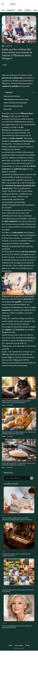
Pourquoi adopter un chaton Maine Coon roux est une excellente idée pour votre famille (19, 433)
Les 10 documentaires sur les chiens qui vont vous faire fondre (18, 591)
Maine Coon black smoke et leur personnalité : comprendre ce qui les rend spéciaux (16, 402)
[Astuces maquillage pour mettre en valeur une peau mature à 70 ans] (19, 608)
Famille (3, 436)
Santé (3, 467)
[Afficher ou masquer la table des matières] (23, 92)
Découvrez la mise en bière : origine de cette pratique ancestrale (16, 555)
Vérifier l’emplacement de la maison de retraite (16, 99)
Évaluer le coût (7, 109)
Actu (3, 515)
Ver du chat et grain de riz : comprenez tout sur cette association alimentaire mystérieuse (18, 464)
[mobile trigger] (3, 4)
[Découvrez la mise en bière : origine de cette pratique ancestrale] (19, 536)
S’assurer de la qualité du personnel (13, 106)
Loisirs (3, 405)
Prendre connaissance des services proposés (15, 103)
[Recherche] (35, 4)
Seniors (4, 65)
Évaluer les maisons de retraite (12, 96)
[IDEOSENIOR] (13, 4)
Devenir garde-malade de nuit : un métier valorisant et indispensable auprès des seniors (17, 519)
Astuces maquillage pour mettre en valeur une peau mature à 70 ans (17, 627)
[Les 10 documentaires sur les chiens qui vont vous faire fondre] (19, 572)
